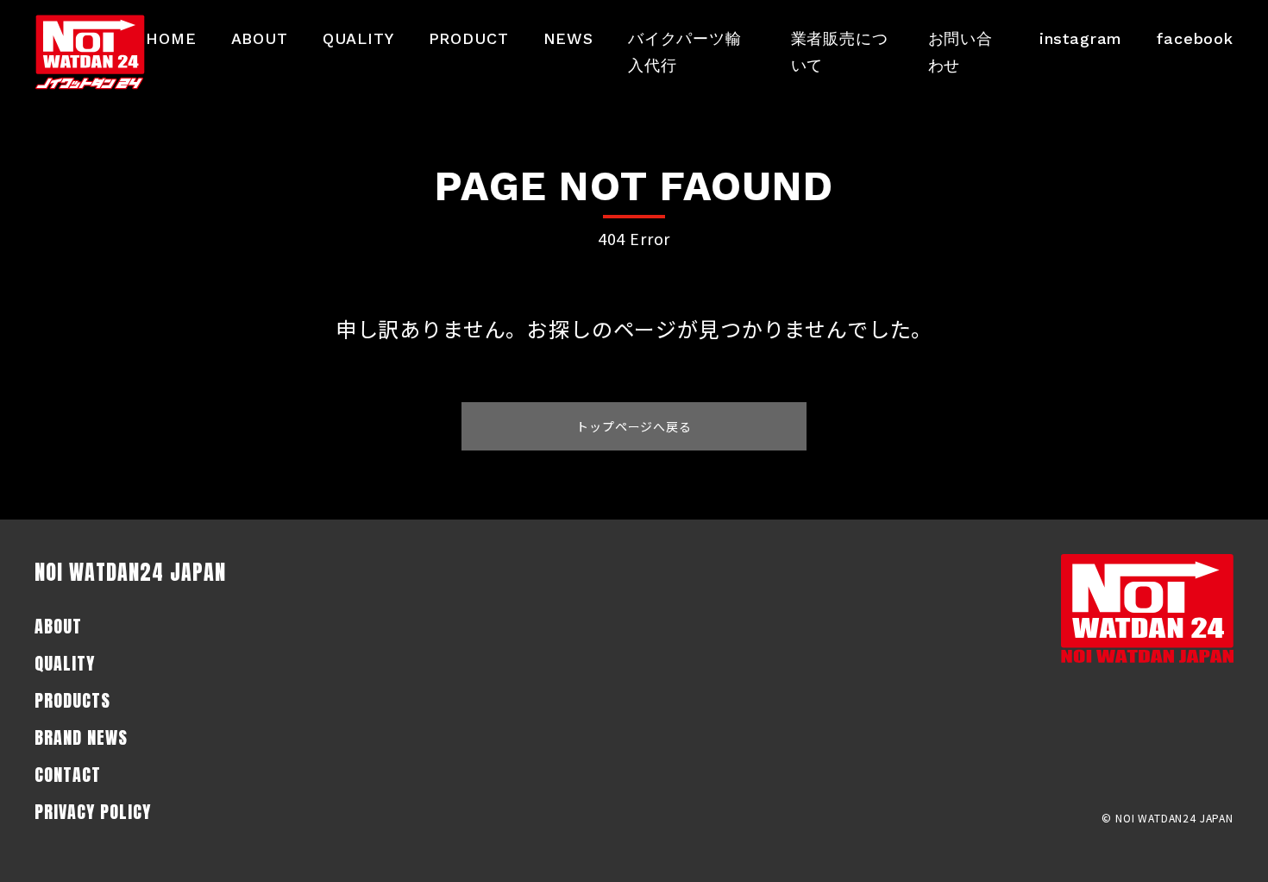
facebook (1195, 38)
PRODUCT (469, 38)
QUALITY (358, 38)
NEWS (568, 38)
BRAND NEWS (81, 737)
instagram (1081, 38)
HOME (171, 38)
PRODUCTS (72, 700)
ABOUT (259, 38)
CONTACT (68, 774)
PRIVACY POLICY (93, 811)
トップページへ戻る (634, 426)
